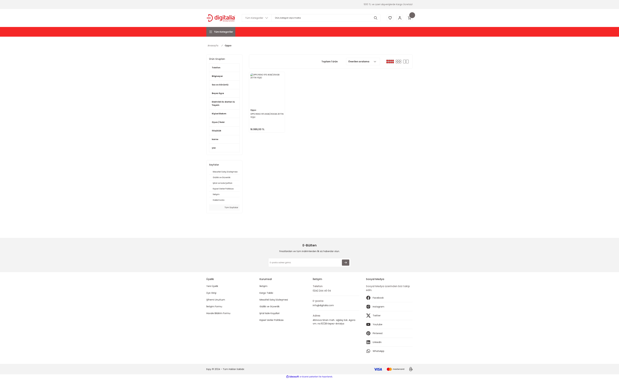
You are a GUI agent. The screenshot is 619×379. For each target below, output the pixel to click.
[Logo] (220, 18)
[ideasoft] (292, 376)
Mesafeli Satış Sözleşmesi (274, 299)
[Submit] (345, 263)
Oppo (228, 45)
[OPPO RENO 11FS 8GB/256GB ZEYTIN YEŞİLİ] (267, 90)
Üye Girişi (211, 293)
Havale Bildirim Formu (218, 313)
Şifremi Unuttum (215, 299)
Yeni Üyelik (212, 286)
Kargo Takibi (266, 293)
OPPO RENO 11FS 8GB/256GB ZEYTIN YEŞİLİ (267, 116)
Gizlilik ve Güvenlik (270, 306)
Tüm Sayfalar (231, 207)
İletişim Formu (214, 306)
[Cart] (409, 18)
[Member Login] (400, 18)
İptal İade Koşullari (270, 313)
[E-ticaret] (309, 376)
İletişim (263, 286)
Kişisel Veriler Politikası (272, 320)
